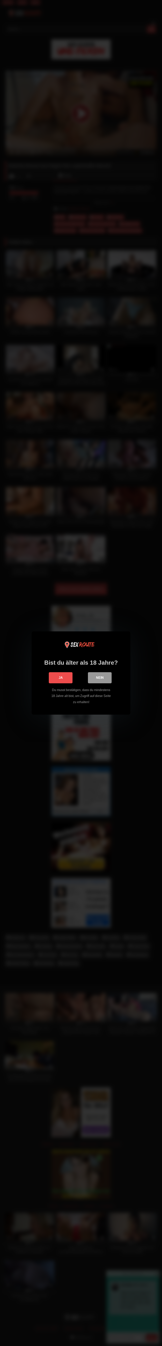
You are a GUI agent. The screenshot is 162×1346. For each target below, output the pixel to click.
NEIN (100, 677)
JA (61, 677)
